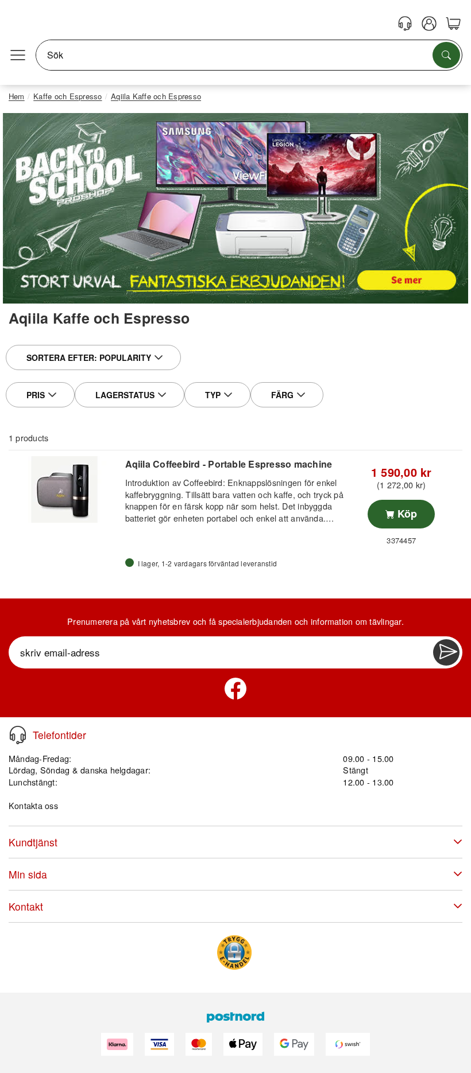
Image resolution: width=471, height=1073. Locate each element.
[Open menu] (17, 55)
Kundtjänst (33, 842)
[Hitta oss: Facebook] (235, 688)
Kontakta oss (33, 805)
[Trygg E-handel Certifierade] (234, 952)
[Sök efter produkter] (446, 55)
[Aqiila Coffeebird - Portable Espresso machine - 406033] (65, 489)
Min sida (28, 874)
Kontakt (26, 906)
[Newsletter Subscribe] (446, 652)
